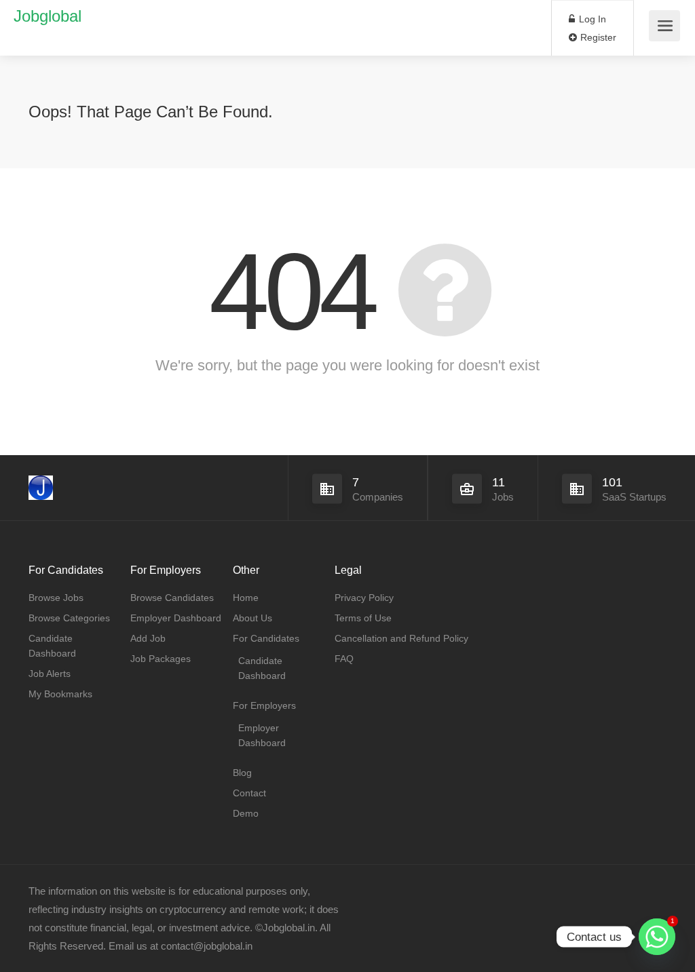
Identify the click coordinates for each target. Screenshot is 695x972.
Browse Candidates (172, 597)
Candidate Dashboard (52, 646)
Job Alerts (50, 673)
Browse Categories (69, 618)
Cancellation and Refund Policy (401, 638)
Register (597, 37)
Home (246, 597)
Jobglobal (47, 16)
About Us (252, 618)
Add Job (148, 638)
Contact (249, 793)
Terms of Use (363, 618)
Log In (591, 19)
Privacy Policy (364, 597)
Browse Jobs (56, 597)
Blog (242, 772)
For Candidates (266, 638)
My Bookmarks (60, 693)
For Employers (264, 705)
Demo (246, 813)
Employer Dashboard (175, 618)
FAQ (344, 658)
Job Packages (160, 658)
